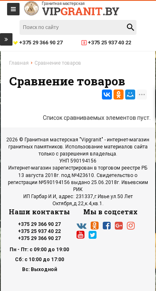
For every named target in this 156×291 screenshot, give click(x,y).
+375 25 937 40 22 (39, 231)
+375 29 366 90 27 (39, 224)
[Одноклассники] (119, 94)
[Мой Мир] (130, 94)
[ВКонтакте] (107, 94)
